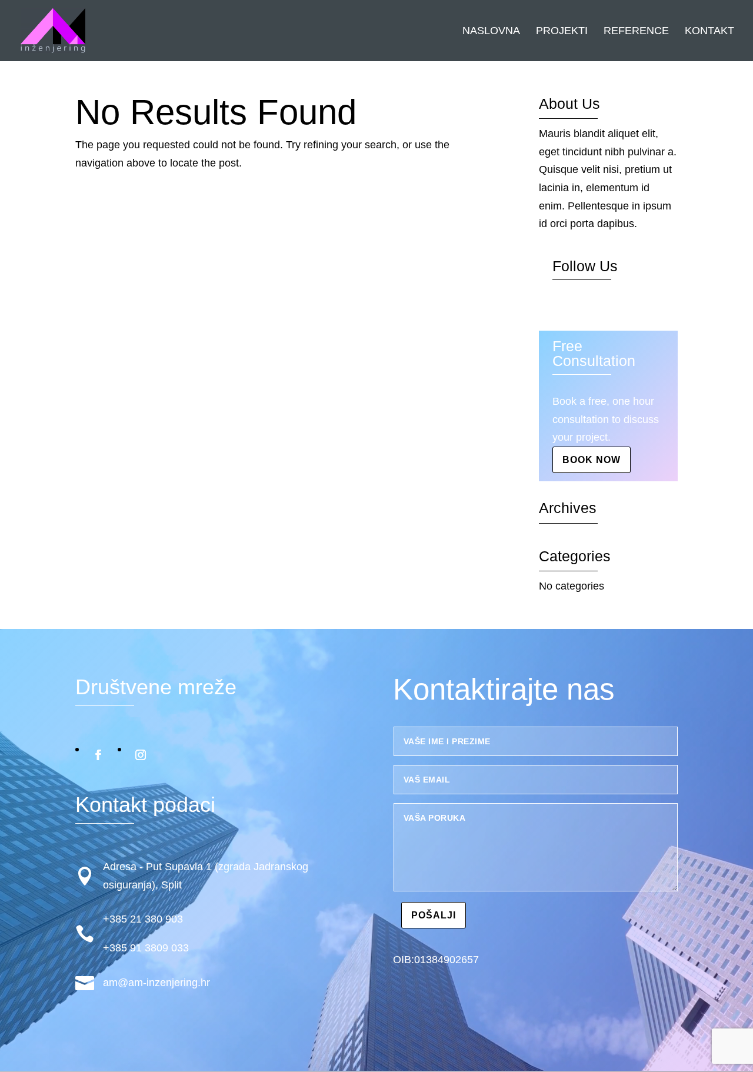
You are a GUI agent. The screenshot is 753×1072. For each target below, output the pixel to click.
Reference (636, 31)
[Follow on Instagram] (608, 307)
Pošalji (433, 915)
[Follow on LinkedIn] (632, 307)
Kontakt (709, 31)
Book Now (591, 460)
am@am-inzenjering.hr (156, 982)
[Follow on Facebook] (561, 307)
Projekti (562, 31)
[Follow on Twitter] (585, 307)
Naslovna (491, 31)
